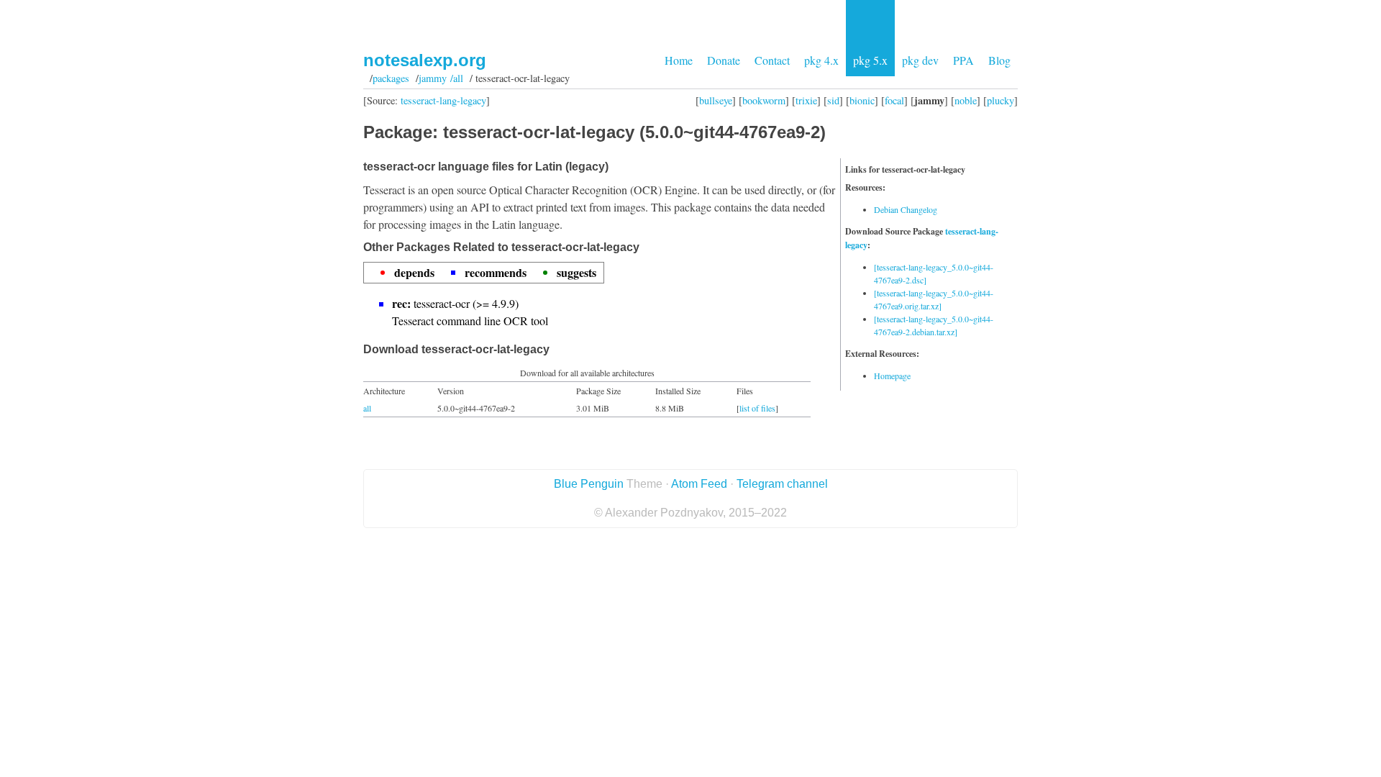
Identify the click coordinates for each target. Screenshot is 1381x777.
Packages (391, 78)
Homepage (892, 375)
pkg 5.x (870, 60)
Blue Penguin (589, 484)
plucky (1000, 100)
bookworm (763, 100)
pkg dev (920, 60)
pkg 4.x (821, 60)
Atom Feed (699, 484)
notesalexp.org (424, 60)
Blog (999, 60)
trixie (806, 100)
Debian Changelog (905, 209)
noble (965, 100)
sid (833, 100)
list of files (757, 408)
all (367, 408)
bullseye (715, 100)
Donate (723, 60)
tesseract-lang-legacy (443, 100)
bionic (862, 100)
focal (894, 100)
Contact (772, 60)
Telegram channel (782, 484)
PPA (963, 60)
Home (679, 60)
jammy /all (441, 78)
